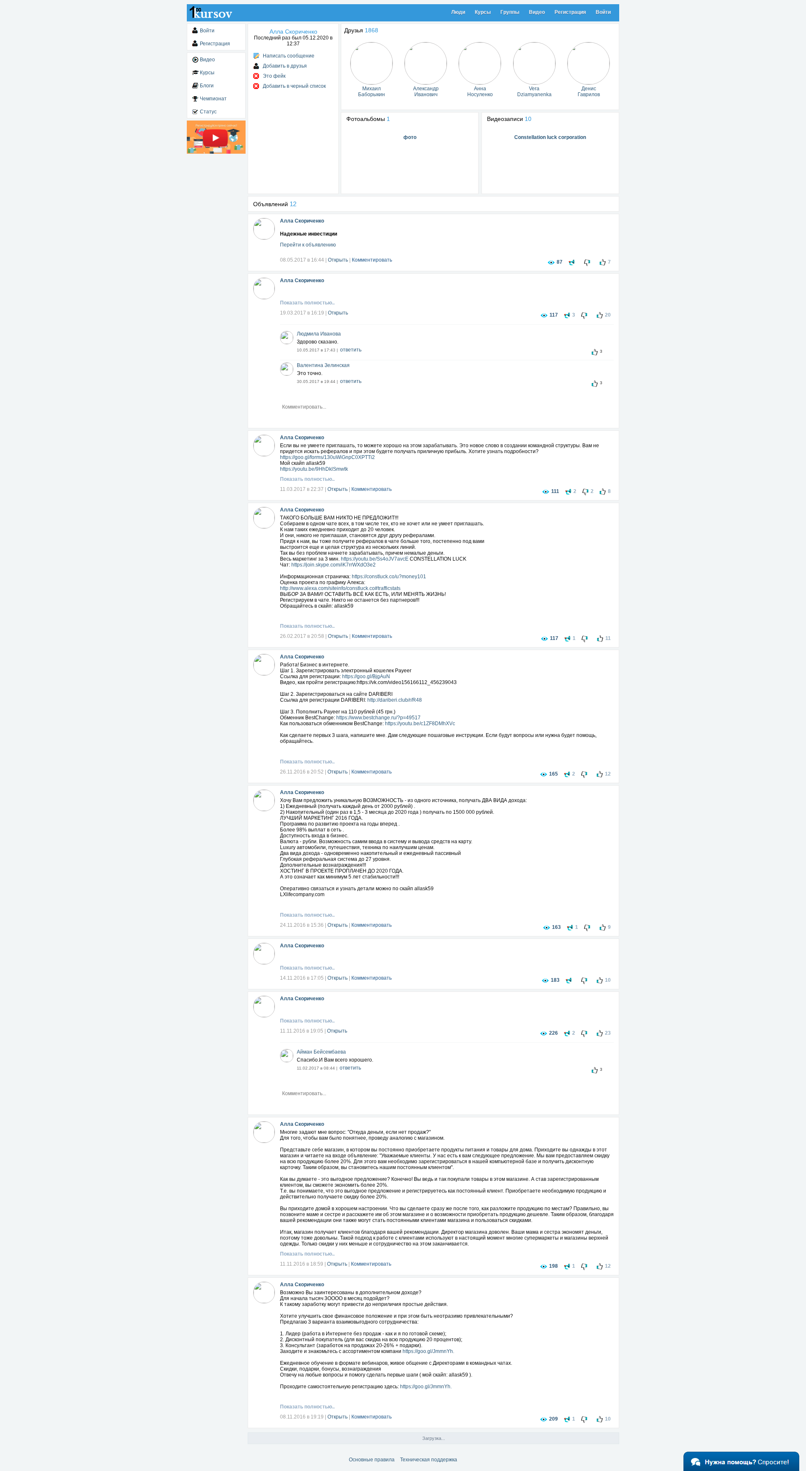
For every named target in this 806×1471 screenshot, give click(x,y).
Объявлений (274, 204)
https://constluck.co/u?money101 (389, 576)
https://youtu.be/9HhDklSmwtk (314, 469)
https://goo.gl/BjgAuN (366, 676)
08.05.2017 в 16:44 (302, 260)
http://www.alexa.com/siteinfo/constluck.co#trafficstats (340, 588)
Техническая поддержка (428, 1460)
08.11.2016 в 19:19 (302, 1417)
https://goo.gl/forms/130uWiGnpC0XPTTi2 (327, 457)
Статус (208, 112)
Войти (603, 12)
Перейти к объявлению (308, 245)
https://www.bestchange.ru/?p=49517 (378, 718)
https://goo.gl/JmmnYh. (428, 1351)
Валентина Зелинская (323, 365)
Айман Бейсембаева (321, 1052)
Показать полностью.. (307, 303)
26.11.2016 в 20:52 (302, 772)
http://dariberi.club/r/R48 (394, 700)
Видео (537, 12)
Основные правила (372, 1460)
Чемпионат (213, 99)
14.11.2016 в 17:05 (302, 978)
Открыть (338, 260)
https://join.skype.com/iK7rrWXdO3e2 (333, 565)
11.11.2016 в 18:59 (301, 1264)
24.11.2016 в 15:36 (302, 925)
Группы (509, 12)
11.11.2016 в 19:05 (301, 1031)
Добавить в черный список (294, 86)
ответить (350, 350)
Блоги (207, 86)
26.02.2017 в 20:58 (302, 636)
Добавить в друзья (285, 66)
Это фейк (274, 76)
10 (528, 118)
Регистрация (570, 12)
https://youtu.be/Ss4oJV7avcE (374, 559)
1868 (371, 30)
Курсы (483, 12)
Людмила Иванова (319, 334)
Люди (458, 12)
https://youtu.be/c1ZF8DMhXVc (420, 723)
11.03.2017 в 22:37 (302, 489)
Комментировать (372, 260)
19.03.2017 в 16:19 (302, 313)
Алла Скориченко (302, 221)
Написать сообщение (288, 56)
